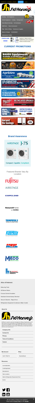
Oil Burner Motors (5, 290)
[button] (28, 7)
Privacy (5, 335)
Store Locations (6, 374)
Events (14, 2)
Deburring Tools (5, 287)
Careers (21, 2)
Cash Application (6, 365)
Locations (9, 2)
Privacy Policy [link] (17, 401)
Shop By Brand (22, 356)
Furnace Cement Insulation (8, 293)
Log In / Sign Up (6, 356)
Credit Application (6, 368)
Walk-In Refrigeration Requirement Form (11, 377)
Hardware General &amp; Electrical (10, 296)
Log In (26, 2)
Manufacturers (6, 371)
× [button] (33, 399)
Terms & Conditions (8, 339)
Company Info (6, 329)
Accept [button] (26, 401)
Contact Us (3, 2)
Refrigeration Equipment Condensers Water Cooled (14, 302)
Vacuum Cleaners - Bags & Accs (9, 299)
